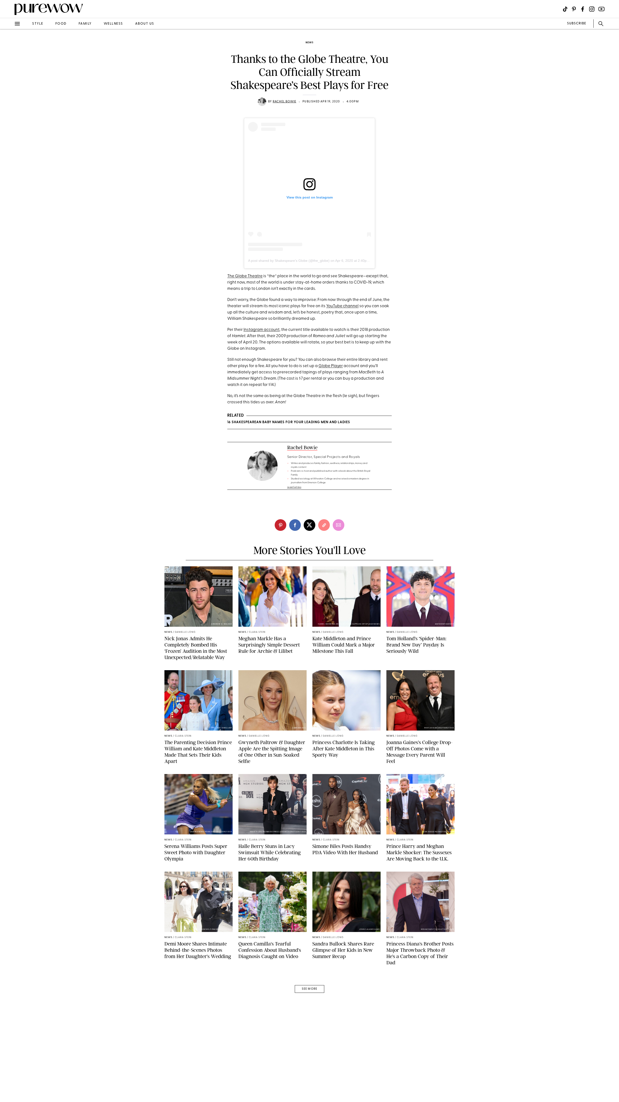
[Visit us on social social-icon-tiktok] (565, 9)
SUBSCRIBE (576, 23)
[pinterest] (9, 63)
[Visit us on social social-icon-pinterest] (573, 9)
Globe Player (330, 366)
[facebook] (9, 76)
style (37, 24)
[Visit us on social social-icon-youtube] (601, 9)
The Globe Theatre (245, 276)
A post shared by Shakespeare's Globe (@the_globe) (289, 261)
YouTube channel (342, 306)
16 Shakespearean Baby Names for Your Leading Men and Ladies (288, 422)
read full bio (294, 487)
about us (144, 24)
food (60, 24)
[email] (9, 115)
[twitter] (9, 89)
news (309, 42)
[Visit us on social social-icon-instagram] (592, 9)
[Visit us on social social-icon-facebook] (582, 9)
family (85, 24)
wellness (113, 24)
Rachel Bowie (284, 101)
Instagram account (261, 330)
